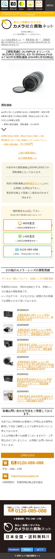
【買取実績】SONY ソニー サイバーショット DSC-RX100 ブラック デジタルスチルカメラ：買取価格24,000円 (35, 348)
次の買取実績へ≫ (27, 158)
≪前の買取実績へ (27, 153)
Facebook (14, 549)
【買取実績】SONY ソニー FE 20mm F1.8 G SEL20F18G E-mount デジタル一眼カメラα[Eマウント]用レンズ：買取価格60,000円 (35, 365)
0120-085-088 (30, 511)
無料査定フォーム (34, 183)
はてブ (40, 549)
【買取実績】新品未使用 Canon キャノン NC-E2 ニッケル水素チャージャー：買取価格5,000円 (35, 398)
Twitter (27, 549)
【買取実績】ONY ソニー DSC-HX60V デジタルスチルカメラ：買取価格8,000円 (35, 317)
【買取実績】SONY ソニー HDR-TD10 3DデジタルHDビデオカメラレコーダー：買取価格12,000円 (35, 332)
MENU (50, 5)
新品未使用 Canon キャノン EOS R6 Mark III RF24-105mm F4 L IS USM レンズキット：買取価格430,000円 (34, 382)
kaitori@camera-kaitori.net (25, 476)
